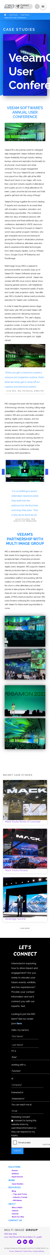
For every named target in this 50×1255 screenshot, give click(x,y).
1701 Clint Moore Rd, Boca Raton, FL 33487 (23, 1237)
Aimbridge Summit (25, 899)
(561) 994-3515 (10, 1234)
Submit (17, 1150)
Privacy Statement (15, 1251)
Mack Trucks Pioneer (25, 851)
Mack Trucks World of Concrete (25, 802)
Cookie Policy (27, 1251)
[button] (23, 6)
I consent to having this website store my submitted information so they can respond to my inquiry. (23, 1128)
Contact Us (15, 1220)
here (19, 1023)
